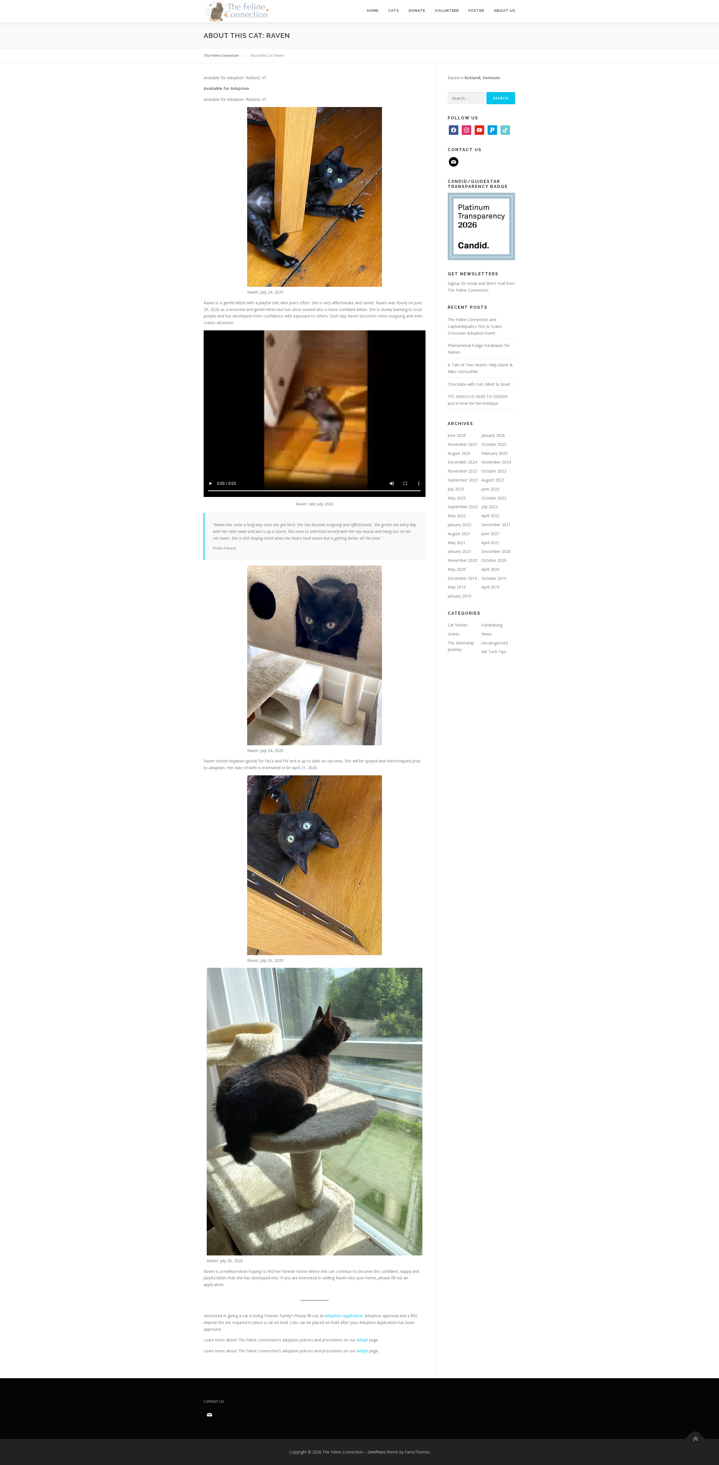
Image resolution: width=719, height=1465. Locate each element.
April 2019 (490, 587)
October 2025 (493, 444)
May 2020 (457, 569)
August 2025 (459, 453)
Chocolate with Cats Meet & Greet (479, 384)
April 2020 (490, 569)
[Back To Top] (695, 1439)
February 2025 (494, 453)
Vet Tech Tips (493, 651)
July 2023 (456, 489)
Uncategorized (494, 643)
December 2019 (462, 578)
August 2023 (492, 480)
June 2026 (457, 435)
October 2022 (493, 498)
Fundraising (491, 625)
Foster (476, 10)
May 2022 (457, 515)
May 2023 (457, 498)
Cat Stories (458, 625)
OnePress (376, 1452)
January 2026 (493, 435)
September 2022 (463, 506)
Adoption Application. (344, 1315)
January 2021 (459, 551)
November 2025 (462, 444)
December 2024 (462, 462)
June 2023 (490, 489)
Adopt (362, 1340)
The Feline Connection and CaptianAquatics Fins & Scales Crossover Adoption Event (475, 326)
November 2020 (462, 560)
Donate (417, 10)
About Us (504, 10)
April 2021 (490, 542)
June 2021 (490, 533)
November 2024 (496, 462)
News (486, 634)
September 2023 (463, 480)
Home (373, 10)
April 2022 (490, 515)
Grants (454, 634)
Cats (393, 10)
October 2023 (493, 471)
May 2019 (457, 587)
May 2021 (457, 542)
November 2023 (462, 471)
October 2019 (493, 578)
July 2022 (489, 506)
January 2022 (459, 524)
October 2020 (493, 560)
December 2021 (496, 524)
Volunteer (447, 10)
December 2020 (496, 551)
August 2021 (459, 533)
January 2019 (459, 596)
